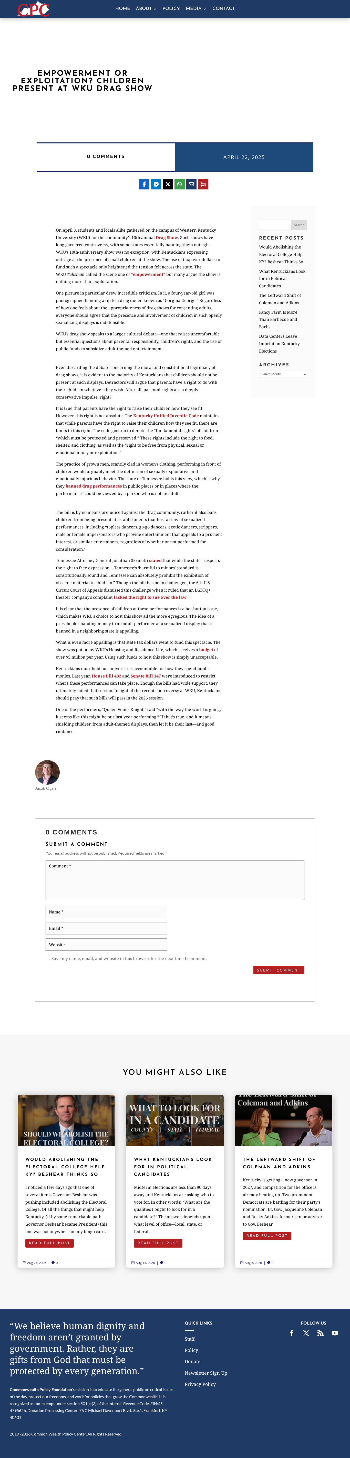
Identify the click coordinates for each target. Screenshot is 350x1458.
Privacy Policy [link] (200, 1384)
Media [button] (194, 9)
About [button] (144, 9)
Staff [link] (190, 1339)
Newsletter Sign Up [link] (206, 1373)
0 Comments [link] (106, 156)
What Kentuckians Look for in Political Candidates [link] (282, 278)
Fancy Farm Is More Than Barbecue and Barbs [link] (278, 319)
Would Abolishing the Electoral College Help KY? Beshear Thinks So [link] (281, 254)
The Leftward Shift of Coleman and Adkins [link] (283, 1181)
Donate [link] (192, 1361)
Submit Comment (279, 970)
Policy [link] (171, 9)
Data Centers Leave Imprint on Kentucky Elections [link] (279, 343)
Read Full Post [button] (49, 1243)
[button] (299, 225)
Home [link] (122, 9)
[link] (33, 15)
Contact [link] (223, 9)
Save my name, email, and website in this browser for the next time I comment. (129, 958)
